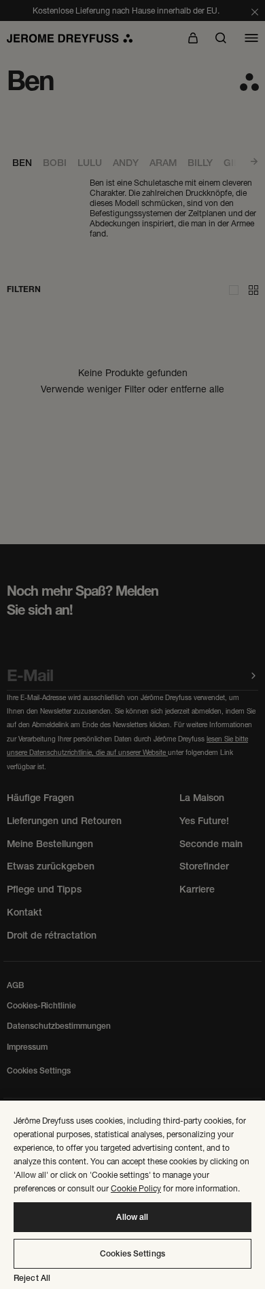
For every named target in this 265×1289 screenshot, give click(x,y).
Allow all (132, 1217)
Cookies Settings (132, 1254)
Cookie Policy (136, 1188)
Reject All (32, 1278)
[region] (132, 1195)
